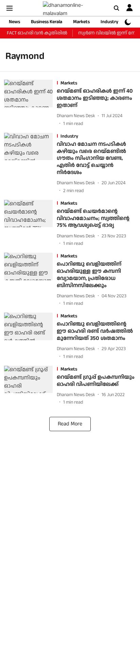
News (14, 21)
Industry (109, 21)
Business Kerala (46, 21)
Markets (81, 21)
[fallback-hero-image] (30, 103)
